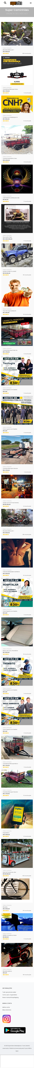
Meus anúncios (6, 1010)
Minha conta (6, 1007)
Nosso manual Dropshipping (10, 997)
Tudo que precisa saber (9, 992)
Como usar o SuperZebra (9, 995)
